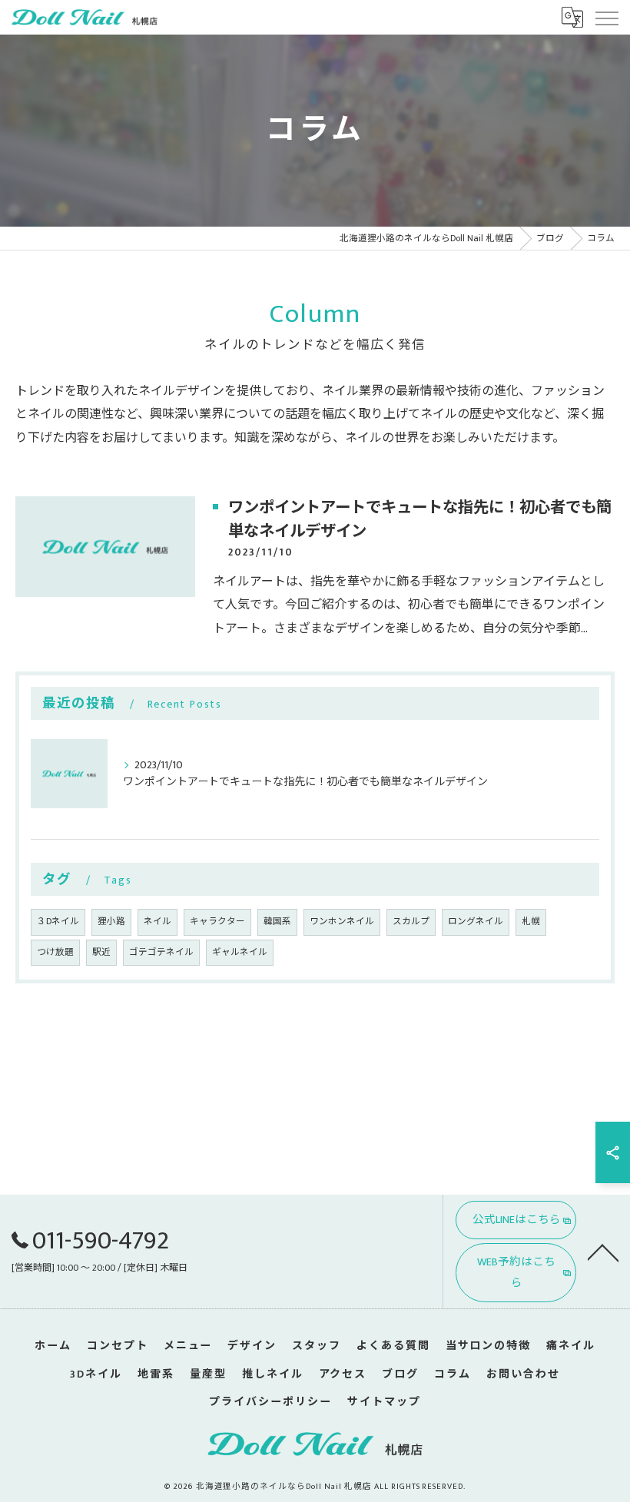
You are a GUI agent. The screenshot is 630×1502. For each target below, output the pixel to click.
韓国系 (277, 921)
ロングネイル (475, 921)
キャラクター (217, 921)
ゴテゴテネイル (161, 952)
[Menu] (606, 17)
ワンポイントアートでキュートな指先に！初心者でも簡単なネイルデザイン (420, 520)
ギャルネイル (239, 952)
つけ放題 (55, 952)
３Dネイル (58, 921)
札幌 (531, 921)
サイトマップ (384, 1402)
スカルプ (411, 921)
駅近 (101, 952)
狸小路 (111, 921)
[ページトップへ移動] (603, 1251)
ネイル (157, 921)
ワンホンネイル (342, 921)
